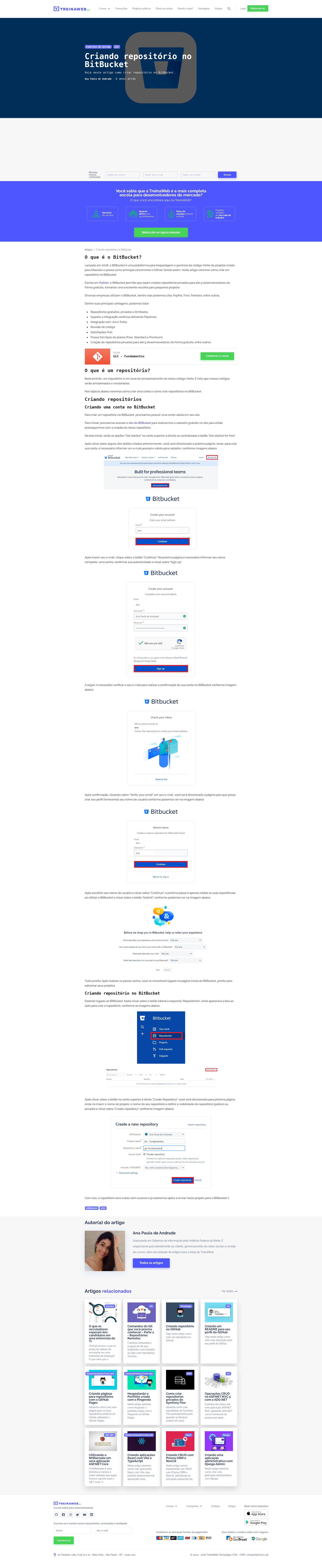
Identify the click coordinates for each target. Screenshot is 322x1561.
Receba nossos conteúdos (94, 174)
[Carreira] (110, 1306)
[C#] (228, 1374)
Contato (215, 1506)
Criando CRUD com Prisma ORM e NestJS (180, 1458)
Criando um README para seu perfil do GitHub (217, 1329)
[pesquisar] (229, 9)
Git (117, 46)
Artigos (218, 8)
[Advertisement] (161, 143)
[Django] (226, 1435)
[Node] (188, 1435)
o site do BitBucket (138, 423)
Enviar (227, 174)
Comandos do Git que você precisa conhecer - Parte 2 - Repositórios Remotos (140, 1332)
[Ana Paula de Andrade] (98, 78)
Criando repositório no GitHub (180, 1327)
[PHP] (189, 1374)
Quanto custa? (185, 8)
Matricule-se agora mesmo (161, 232)
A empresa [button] (192, 1506)
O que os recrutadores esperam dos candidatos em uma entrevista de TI (102, 1333)
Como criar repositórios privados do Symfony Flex (176, 1398)
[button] (237, 1538)
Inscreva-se (63, 1540)
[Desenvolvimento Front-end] (100, 1374)
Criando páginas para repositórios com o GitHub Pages (101, 1398)
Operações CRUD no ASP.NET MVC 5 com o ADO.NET (218, 1396)
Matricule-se (258, 8)
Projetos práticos (141, 8)
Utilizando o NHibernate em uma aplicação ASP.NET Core (100, 1459)
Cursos (103, 8)
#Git (103, 1208)
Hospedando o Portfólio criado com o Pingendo (139, 1396)
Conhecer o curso (217, 355)
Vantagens (204, 8)
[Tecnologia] (186, 1306)
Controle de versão (98, 46)
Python (104, 282)
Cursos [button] (170, 1506)
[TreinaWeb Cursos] (72, 8)
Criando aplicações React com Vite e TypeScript (141, 1458)
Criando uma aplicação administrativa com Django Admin (219, 1459)
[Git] (151, 1306)
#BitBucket (91, 1208)
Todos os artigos (151, 1263)
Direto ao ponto (164, 8)
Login (243, 8)
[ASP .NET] (109, 1435)
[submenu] (109, 8)
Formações (121, 8)
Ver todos (228, 1291)
